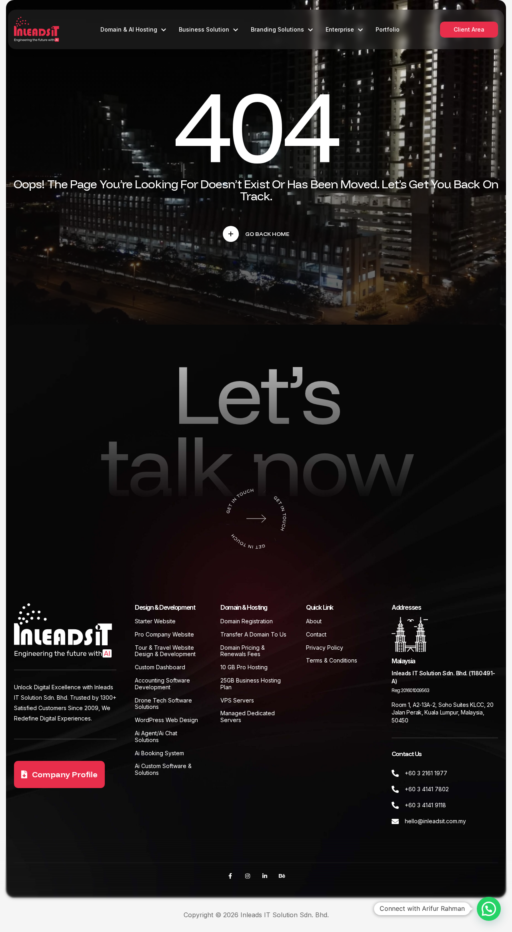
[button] (489, 909)
